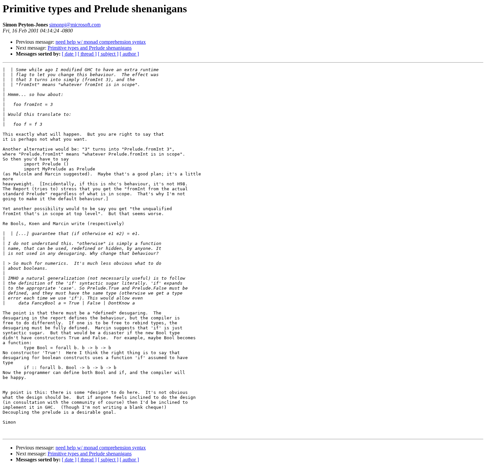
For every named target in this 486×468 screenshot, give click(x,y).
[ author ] (129, 54)
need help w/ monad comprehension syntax (101, 42)
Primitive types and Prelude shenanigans (90, 48)
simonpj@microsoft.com (75, 24)
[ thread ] (87, 54)
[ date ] (69, 54)
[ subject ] (108, 54)
